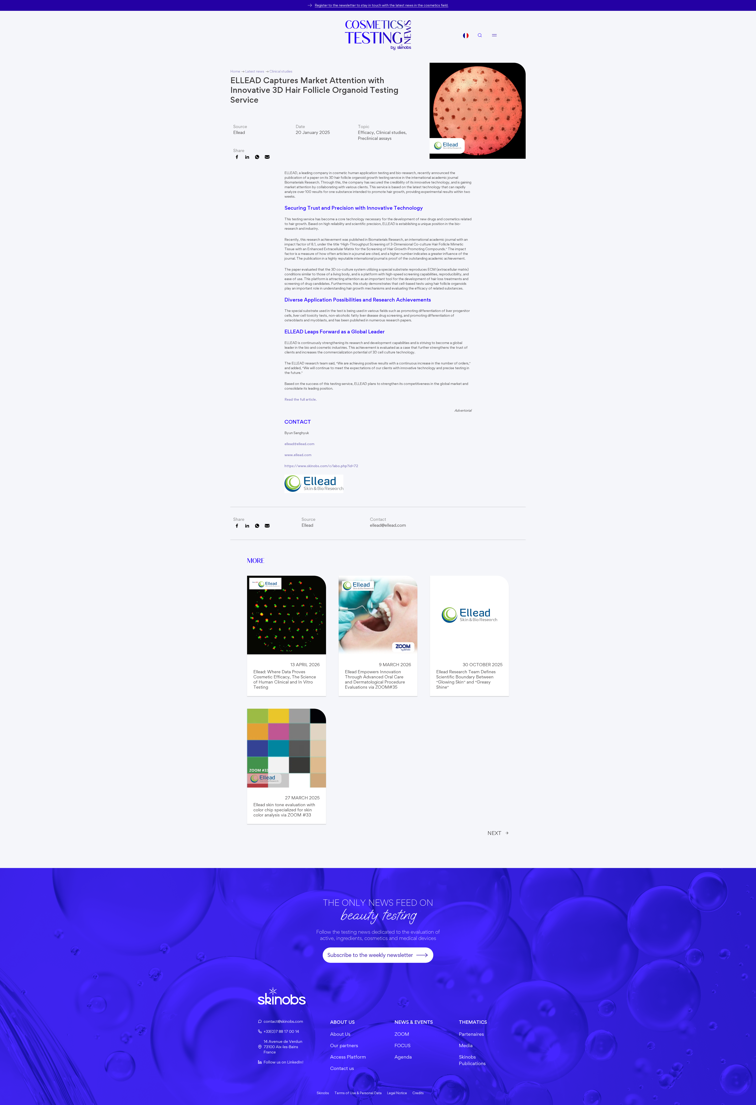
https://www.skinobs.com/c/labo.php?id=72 (321, 466)
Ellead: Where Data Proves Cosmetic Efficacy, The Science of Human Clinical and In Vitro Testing (284, 679)
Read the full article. (300, 399)
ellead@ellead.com (299, 444)
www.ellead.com (297, 455)
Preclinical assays (375, 138)
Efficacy (366, 132)
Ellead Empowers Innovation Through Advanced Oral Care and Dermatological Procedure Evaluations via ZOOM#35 (375, 679)
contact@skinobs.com (283, 1021)
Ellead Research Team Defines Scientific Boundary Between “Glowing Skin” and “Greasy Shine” (466, 679)
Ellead (239, 132)
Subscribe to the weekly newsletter (370, 955)
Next (494, 833)
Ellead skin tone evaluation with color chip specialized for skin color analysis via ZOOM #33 (284, 809)
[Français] (466, 36)
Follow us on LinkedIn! (283, 1062)
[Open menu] (494, 35)
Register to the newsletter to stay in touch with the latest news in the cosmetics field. (381, 5)
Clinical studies (391, 132)
